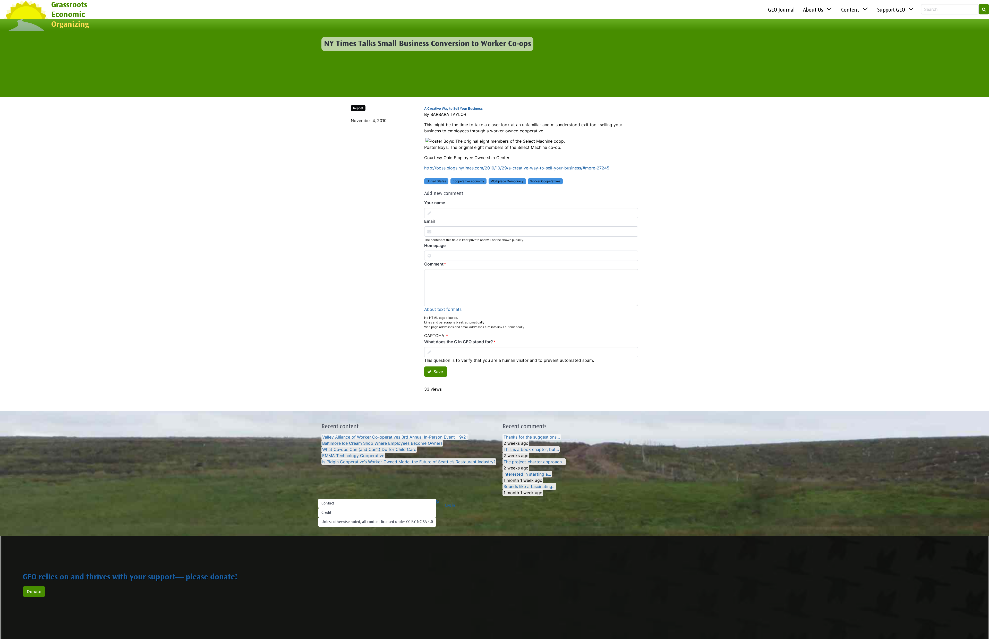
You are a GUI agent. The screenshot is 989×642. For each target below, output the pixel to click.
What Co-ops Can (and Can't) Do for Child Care (369, 449)
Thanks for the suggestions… (532, 437)
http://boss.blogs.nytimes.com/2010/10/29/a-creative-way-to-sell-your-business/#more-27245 (516, 167)
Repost (358, 108)
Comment (434, 264)
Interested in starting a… (527, 474)
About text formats (443, 309)
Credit (326, 513)
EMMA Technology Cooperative (353, 455)
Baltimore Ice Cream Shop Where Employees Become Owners (382, 443)
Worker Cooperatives (545, 181)
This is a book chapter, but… (531, 449)
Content (850, 10)
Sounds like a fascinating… (530, 486)
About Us (813, 10)
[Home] (25, 16)
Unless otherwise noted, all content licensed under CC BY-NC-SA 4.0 (377, 522)
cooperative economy (468, 181)
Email (429, 221)
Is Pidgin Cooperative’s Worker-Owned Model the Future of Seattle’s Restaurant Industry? (409, 461)
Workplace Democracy (507, 181)
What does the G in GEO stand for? (458, 341)
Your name (434, 202)
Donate (34, 591)
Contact (327, 503)
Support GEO (891, 10)
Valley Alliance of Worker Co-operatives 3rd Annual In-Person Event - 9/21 (395, 437)
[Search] (984, 9)
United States (436, 181)
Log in (450, 505)
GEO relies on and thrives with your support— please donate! (130, 577)
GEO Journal (781, 10)
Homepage (435, 245)
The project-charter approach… (534, 461)
